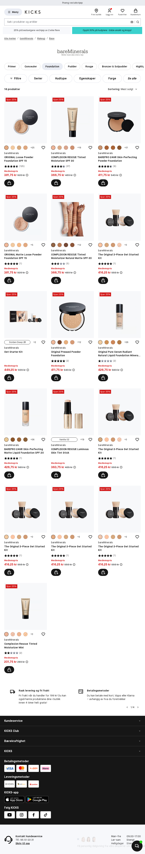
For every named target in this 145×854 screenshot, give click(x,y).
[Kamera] (132, 22)
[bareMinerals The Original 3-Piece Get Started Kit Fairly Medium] (119, 239)
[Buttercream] (25, 634)
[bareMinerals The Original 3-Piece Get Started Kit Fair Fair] (119, 531)
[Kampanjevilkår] (27, 175)
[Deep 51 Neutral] (19, 439)
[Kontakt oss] (137, 846)
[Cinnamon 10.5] (72, 245)
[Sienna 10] (66, 245)
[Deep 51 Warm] (25, 439)
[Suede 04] (66, 148)
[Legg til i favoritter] (43, 147)
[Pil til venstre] (127, 707)
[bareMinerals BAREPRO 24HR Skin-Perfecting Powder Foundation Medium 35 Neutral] (119, 141)
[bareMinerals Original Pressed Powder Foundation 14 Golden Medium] (72, 336)
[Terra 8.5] (59, 245)
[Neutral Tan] (113, 245)
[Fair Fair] (119, 245)
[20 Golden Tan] (72, 342)
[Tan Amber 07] (72, 148)
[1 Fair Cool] (100, 342)
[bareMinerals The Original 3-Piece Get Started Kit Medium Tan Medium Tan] (119, 433)
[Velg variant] (9, 182)
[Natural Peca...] (53, 148)
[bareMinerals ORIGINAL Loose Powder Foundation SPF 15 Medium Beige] (25, 141)
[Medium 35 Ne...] (100, 148)
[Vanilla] (19, 634)
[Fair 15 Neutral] (6, 439)
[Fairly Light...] (6, 537)
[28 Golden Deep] (59, 342)
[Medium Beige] (6, 148)
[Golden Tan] (25, 148)
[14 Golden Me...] (53, 342)
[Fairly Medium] (100, 245)
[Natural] (6, 634)
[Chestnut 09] (53, 245)
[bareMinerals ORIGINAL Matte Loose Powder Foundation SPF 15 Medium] (25, 239)
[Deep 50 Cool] (107, 148)
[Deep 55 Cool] (119, 148)
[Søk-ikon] (138, 22)
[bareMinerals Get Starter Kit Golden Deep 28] (25, 336)
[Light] (19, 245)
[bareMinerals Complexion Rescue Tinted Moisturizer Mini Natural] (25, 628)
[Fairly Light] (13, 148)
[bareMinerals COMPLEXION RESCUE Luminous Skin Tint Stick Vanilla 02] (72, 433)
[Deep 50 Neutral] (13, 439)
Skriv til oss (23, 843)
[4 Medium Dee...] (107, 342)
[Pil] (138, 707)
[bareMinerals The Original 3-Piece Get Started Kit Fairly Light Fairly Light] (25, 531)
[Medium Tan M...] (107, 245)
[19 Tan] (66, 342)
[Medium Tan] (19, 148)
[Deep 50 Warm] (113, 148)
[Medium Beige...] (53, 537)
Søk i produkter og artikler (22, 21)
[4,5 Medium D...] (113, 342)
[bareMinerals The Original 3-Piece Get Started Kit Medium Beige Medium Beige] (72, 531)
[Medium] (6, 245)
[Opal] (13, 634)
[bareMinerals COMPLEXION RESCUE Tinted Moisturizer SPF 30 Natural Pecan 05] (72, 141)
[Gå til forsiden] (32, 12)
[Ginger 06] (59, 148)
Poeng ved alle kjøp (72, 2)
